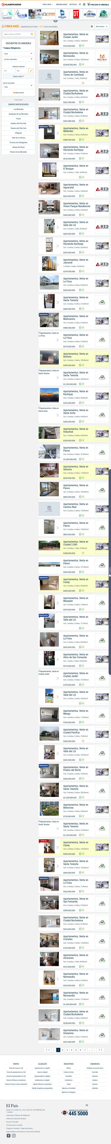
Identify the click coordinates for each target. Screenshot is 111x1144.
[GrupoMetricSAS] (102, 58)
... (90, 1050)
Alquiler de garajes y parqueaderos (42, 1088)
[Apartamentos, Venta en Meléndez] (49, 132)
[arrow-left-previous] (54, 1050)
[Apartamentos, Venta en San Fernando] (49, 902)
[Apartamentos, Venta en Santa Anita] (49, 415)
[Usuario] (84, 4)
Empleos (95, 1080)
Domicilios (69, 1076)
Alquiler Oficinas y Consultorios (42, 1084)
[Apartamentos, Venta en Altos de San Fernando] (49, 658)
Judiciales (95, 1088)
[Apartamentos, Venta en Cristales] (49, 940)
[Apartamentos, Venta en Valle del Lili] (49, 226)
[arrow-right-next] (94, 1050)
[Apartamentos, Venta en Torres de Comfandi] (49, 76)
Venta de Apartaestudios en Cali (16, 1076)
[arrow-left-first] (47, 1050)
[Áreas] (48, 14)
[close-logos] (55, 20)
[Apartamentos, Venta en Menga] (49, 714)
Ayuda (69, 1084)
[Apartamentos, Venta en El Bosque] (49, 170)
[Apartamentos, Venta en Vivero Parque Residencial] (49, 207)
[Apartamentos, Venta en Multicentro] (49, 320)
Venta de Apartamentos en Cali (16, 1072)
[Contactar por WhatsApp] (80, 46)
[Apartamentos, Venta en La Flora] (49, 282)
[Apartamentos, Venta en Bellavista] (49, 808)
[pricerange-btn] (31, 70)
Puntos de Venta (69, 1072)
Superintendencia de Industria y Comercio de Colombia (23, 1132)
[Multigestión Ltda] (62, 14)
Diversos (94, 1084)
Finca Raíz (47, 4)
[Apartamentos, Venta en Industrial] (49, 433)
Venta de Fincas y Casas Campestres (16, 1084)
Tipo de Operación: (18, 50)
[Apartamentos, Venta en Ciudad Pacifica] (49, 733)
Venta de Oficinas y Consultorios (16, 1080)
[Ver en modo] (92, 26)
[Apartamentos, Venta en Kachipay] (49, 395)
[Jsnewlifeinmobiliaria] (21, 14)
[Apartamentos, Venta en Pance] (49, 451)
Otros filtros (17, 76)
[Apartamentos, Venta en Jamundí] (49, 263)
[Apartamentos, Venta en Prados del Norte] (49, 771)
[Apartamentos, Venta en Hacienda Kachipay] (49, 151)
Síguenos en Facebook (68, 1088)
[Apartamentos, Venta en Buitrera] (49, 357)
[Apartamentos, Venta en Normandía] (49, 57)
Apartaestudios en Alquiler (42, 1076)
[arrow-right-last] (100, 1050)
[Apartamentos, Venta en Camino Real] (49, 509)
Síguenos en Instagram (69, 1092)
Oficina (69, 1068)
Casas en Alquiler (42, 1072)
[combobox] (18, 34)
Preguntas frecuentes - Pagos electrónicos (19, 1128)
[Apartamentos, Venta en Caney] (49, 583)
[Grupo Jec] (35, 14)
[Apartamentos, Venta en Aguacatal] (49, 188)
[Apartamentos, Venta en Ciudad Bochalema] (49, 94)
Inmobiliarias (61, 4)
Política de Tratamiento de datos (16, 1119)
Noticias (73, 4)
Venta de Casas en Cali (16, 1068)
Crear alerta (19, 93)
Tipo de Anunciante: (9, 83)
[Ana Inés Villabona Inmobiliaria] (103, 14)
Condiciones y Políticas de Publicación (18, 1115)
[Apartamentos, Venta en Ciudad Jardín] (49, 38)
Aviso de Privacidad (12, 1122)
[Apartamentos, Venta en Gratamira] (49, 1034)
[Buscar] (32, 34)
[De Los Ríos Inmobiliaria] (89, 14)
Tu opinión (110, 570)
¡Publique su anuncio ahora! (95, 1068)
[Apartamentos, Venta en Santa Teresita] (49, 301)
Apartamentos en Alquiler (42, 1068)
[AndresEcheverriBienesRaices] (102, 302)
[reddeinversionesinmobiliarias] (102, 95)
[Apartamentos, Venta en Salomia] (49, 470)
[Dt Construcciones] (76, 14)
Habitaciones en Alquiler (42, 1080)
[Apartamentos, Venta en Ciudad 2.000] (49, 545)
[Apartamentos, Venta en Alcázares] (49, 959)
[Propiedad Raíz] (7, 14)
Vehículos (95, 1076)
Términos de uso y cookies (14, 1125)
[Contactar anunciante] (83, 46)
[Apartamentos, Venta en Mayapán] (49, 602)
